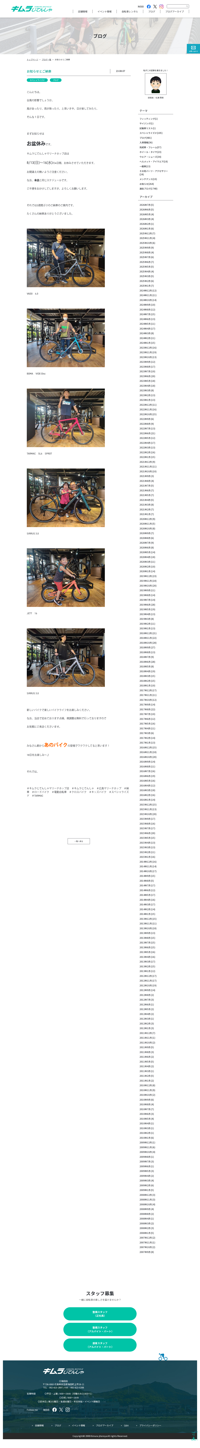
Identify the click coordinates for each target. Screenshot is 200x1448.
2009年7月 (145, 1161)
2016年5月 (145, 780)
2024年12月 (146, 290)
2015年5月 (145, 837)
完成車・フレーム (148, 147)
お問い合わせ (193, 51)
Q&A (126, 1425)
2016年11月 (146, 752)
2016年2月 (145, 795)
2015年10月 (146, 814)
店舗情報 (82, 11)
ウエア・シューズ (148, 156)
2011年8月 (145, 1052)
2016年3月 (145, 790)
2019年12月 (146, 576)
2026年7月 (145, 204)
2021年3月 (145, 504)
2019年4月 (145, 614)
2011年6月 (145, 1056)
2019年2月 (145, 623)
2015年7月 (145, 828)
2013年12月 (146, 918)
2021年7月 (145, 485)
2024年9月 (145, 304)
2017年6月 (145, 718)
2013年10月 (146, 928)
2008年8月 (145, 1213)
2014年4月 (145, 899)
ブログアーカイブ (174, 11)
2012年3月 (145, 1018)
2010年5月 (145, 1118)
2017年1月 (145, 742)
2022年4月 (145, 442)
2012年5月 (145, 1009)
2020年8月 (145, 538)
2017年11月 (146, 695)
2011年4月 (145, 1066)
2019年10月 (146, 585)
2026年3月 (145, 219)
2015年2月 (145, 852)
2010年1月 (145, 1137)
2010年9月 (145, 1099)
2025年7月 (145, 257)
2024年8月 (145, 309)
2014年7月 (145, 885)
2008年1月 (145, 1232)
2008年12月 (146, 1194)
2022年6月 (145, 433)
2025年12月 (146, 233)
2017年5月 (145, 723)
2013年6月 (145, 947)
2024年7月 (145, 314)
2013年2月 (145, 966)
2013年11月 (146, 923)
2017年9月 (145, 704)
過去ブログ (145, 188)
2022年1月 (145, 457)
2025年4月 (145, 271)
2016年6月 (145, 776)
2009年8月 (145, 1156)
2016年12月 (146, 747)
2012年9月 (145, 990)
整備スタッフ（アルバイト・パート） (100, 1329)
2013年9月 (145, 933)
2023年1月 (145, 399)
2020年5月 (145, 552)
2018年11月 (146, 637)
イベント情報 (105, 11)
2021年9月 (145, 476)
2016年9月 (145, 761)
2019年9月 (145, 590)
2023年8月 (145, 366)
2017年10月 (146, 699)
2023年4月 (145, 385)
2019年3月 (145, 618)
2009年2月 (145, 1185)
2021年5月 (145, 495)
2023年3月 (145, 390)
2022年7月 (145, 428)
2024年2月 (145, 338)
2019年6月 (145, 604)
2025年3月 (145, 276)
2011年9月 (145, 1047)
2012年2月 (145, 1023)
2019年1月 (145, 628)
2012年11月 (146, 980)
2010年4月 (145, 1123)
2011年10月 (146, 1042)
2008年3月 (145, 1223)
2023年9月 (145, 361)
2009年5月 (145, 1171)
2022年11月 (146, 409)
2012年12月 (146, 975)
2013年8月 (145, 937)
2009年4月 (145, 1175)
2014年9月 (145, 875)
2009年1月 (145, 1190)
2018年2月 (145, 680)
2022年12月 (146, 404)
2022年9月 (145, 418)
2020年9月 (145, 533)
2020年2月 (145, 566)
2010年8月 (145, 1104)
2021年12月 (146, 461)
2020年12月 (146, 519)
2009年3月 (145, 1180)
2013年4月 (145, 956)
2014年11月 (146, 866)
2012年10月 (146, 985)
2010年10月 (146, 1094)
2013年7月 (145, 942)
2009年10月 (146, 1151)
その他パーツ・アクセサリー (154, 171)
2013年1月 (145, 971)
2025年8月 (145, 252)
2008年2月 (145, 1228)
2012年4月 (145, 1014)
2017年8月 (145, 709)
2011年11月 (146, 1037)
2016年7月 (145, 771)
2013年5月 (145, 952)
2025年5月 (145, 266)
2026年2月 (145, 223)
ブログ (151, 11)
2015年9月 (145, 818)
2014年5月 (145, 894)
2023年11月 (146, 352)
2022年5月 (145, 438)
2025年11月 (146, 238)
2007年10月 (146, 1247)
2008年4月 (145, 1218)
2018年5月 (145, 666)
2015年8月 (145, 823)
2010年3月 (145, 1128)
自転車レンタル (130, 11)
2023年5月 (145, 380)
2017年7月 (145, 714)
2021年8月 (145, 480)
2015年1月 (145, 856)
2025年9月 (145, 247)
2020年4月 (145, 557)
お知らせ (144, 183)
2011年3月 (145, 1071)
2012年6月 (145, 1004)
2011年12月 (146, 1033)
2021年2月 (145, 509)
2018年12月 (146, 633)
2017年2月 (145, 737)
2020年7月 (145, 542)
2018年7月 (145, 656)
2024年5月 (145, 323)
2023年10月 (146, 357)
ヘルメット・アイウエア (152, 161)
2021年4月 (145, 499)
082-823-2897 (56, 1387)
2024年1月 (145, 342)
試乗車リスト (146, 128)
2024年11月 (146, 295)
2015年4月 (145, 842)
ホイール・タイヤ (148, 151)
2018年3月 (145, 676)
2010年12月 (146, 1085)
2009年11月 (146, 1147)
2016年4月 (145, 785)
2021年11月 (146, 466)
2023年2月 (145, 395)
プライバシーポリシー (150, 1425)
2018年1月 (145, 685)
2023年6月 (145, 376)
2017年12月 (146, 690)
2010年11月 (146, 1090)
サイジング (145, 123)
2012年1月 (145, 1028)
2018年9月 (145, 647)
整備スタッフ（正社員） (100, 1313)
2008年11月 (146, 1199)
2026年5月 (145, 214)
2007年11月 (146, 1242)
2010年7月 (145, 1109)
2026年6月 (145, 209)
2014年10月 (146, 871)
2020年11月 (146, 523)
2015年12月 (146, 804)
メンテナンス (146, 179)
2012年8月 (145, 994)
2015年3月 (145, 847)
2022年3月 (145, 447)
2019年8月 (145, 595)
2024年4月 (145, 328)
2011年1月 (145, 1080)
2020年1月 (145, 571)
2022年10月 (146, 414)
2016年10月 (146, 756)
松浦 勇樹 (159, 97)
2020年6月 (145, 547)
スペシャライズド (37, 80)
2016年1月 (145, 799)
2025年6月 (145, 261)
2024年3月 (145, 333)
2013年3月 (145, 961)
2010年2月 (145, 1132)
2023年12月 (146, 347)
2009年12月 (146, 1142)
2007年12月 (146, 1237)
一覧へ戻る (78, 841)
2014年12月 (146, 861)
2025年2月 (145, 281)
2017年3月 (145, 733)
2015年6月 (145, 833)
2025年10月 (146, 242)
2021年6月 (145, 490)
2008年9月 (145, 1209)
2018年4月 (145, 671)
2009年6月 (145, 1166)
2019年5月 (145, 609)
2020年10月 (146, 528)
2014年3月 (145, 904)
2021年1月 (145, 514)
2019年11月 (146, 580)
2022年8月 (145, 423)
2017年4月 (145, 728)
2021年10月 (146, 471)
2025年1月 (145, 285)
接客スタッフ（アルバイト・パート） (100, 1345)
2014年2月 (145, 909)
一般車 (143, 166)
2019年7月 (145, 599)
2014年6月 (145, 890)
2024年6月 (145, 319)
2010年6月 (145, 1113)
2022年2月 (145, 452)
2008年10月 (146, 1204)
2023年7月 (145, 371)
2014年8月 (145, 880)
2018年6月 (145, 661)
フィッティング (147, 118)
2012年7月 (145, 999)
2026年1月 (145, 228)
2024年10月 (146, 300)
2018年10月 (146, 642)
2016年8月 (145, 766)
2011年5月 (145, 1061)
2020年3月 (145, 561)
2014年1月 (145, 913)
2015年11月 (146, 809)
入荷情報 (144, 142)
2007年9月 (145, 1252)
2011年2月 (145, 1075)
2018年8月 (145, 652)
